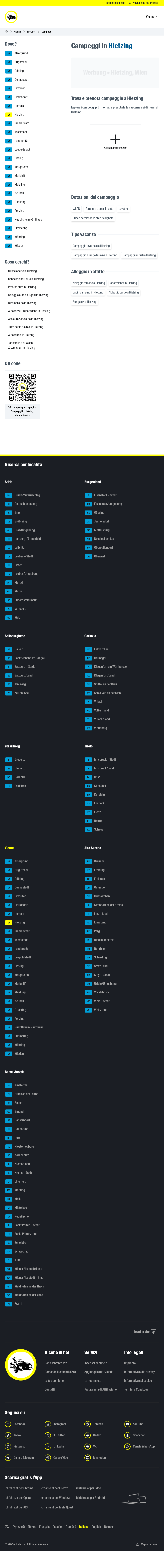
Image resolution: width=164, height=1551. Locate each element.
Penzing (16, 211)
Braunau (96, 861)
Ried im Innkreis (100, 940)
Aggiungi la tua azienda (98, 1372)
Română (71, 1527)
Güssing (96, 512)
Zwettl (15, 1304)
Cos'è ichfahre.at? (56, 1363)
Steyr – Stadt (98, 975)
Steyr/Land (97, 966)
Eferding (96, 870)
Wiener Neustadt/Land (24, 1269)
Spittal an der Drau (102, 684)
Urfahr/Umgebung (102, 984)
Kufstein (96, 795)
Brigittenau (18, 62)
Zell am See (18, 693)
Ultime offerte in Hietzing (22, 271)
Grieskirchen (98, 896)
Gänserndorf (19, 1120)
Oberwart (96, 556)
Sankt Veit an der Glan (104, 693)
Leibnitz (16, 547)
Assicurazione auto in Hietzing (26, 319)
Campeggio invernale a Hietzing (91, 246)
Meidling (16, 184)
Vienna (17, 31)
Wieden (16, 246)
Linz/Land (96, 922)
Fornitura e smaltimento (99, 209)
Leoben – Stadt (20, 556)
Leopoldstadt (19, 149)
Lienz (94, 812)
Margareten (18, 167)
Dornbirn (16, 777)
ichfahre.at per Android (90, 1498)
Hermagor (97, 658)
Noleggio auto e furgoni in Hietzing (28, 295)
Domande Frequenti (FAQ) (60, 1372)
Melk (14, 1199)
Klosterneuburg (21, 1146)
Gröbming (17, 521)
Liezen (15, 565)
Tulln (14, 1260)
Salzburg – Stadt (21, 667)
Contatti (50, 1389)
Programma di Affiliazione (100, 1389)
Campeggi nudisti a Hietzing (139, 255)
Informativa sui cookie (138, 1381)
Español (58, 1527)
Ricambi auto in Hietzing (22, 303)
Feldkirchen (98, 649)
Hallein (15, 649)
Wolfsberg (97, 728)
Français (44, 1527)
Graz (14, 512)
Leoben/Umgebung (23, 574)
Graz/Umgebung (21, 530)
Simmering (18, 228)
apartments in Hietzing (123, 283)
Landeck (96, 803)
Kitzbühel (96, 786)
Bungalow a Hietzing (85, 302)
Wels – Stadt (98, 1001)
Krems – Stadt (20, 1173)
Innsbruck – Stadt (102, 760)
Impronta (130, 1363)
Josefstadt (17, 132)
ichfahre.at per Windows (55, 1498)
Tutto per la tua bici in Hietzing (25, 327)
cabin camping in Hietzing (88, 292)
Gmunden (96, 887)
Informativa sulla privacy (139, 1372)
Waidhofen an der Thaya (25, 1286)
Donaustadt (18, 80)
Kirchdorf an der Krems (105, 905)
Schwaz (95, 830)
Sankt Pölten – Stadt (24, 1225)
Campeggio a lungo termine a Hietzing (95, 255)
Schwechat (17, 1251)
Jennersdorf (98, 521)
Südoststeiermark (22, 600)
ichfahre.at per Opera (18, 1498)
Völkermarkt (98, 710)
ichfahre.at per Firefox (54, 1488)
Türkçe (32, 1527)
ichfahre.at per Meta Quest (56, 1507)
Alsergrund (18, 53)
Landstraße (18, 141)
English (96, 1527)
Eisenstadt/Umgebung (104, 504)
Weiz (14, 617)
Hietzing (31, 31)
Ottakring (17, 202)
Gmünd (15, 1111)
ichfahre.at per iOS (16, 1507)
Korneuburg (19, 1155)
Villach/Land (98, 719)
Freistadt (96, 879)
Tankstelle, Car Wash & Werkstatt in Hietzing (21, 345)
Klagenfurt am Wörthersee (107, 667)
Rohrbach (96, 949)
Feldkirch (17, 786)
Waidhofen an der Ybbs (25, 1295)
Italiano (84, 1527)
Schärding (97, 957)
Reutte (95, 821)
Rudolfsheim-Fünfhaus (25, 219)
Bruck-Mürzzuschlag (23, 495)
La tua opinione (54, 1381)
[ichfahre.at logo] (11, 16)
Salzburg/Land (20, 675)
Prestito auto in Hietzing (22, 287)
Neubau (16, 193)
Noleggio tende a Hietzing (124, 292)
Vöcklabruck (98, 992)
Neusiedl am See (100, 539)
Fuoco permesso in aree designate (93, 218)
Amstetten (17, 1085)
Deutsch (109, 1527)
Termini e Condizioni (136, 1389)
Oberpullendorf (100, 547)
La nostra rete (92, 1381)
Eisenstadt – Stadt (102, 495)
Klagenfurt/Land (101, 675)
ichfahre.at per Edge (88, 1488)
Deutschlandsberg (22, 504)
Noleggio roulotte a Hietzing (89, 283)
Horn (14, 1138)
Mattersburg (98, 530)
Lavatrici (123, 209)
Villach (95, 702)
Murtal (15, 582)
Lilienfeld (17, 1181)
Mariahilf (16, 176)
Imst (93, 777)
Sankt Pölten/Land (23, 1234)
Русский (19, 1527)
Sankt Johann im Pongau (26, 658)
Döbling (16, 71)
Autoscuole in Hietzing (21, 335)
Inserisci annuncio (95, 1363)
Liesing (15, 158)
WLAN (76, 209)
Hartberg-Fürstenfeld (24, 539)
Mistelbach (18, 1208)
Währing (16, 237)
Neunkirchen (19, 1216)
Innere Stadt (18, 123)
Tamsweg (17, 684)
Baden (15, 1103)
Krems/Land (19, 1164)
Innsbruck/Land (101, 768)
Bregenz (16, 760)
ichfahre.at (20, 1544)
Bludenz (16, 768)
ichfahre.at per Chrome (19, 1488)
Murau (15, 591)
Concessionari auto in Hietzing (26, 279)
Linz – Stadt (98, 914)
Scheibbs (17, 1243)
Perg (93, 931)
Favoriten (17, 88)
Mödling (16, 1190)
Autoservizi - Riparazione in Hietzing (29, 311)
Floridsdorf (18, 97)
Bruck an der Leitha (23, 1094)
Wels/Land (97, 1010)
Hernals (16, 106)
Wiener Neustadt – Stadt (25, 1277)
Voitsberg (17, 609)
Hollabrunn (18, 1129)
